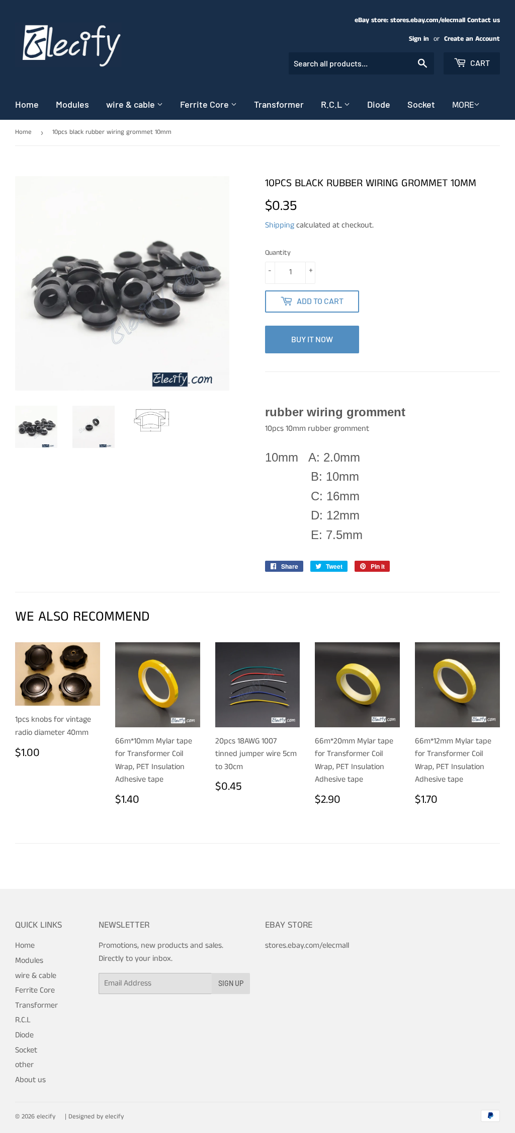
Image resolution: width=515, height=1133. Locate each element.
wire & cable (131, 104)
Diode (378, 104)
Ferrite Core (205, 104)
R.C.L (332, 104)
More (463, 105)
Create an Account (472, 39)
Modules (72, 104)
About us (30, 1080)
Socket (421, 104)
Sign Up (230, 983)
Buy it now (312, 339)
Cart (479, 62)
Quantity (278, 253)
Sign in (419, 39)
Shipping (279, 225)
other (24, 1065)
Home (27, 104)
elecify (46, 1116)
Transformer (279, 104)
